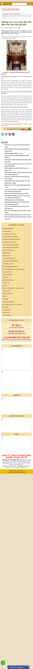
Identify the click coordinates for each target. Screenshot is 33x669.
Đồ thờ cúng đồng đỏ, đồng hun (10, 375)
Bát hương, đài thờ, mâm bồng (10, 370)
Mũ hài (4, 405)
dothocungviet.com (20, 581)
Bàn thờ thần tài (7, 424)
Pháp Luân (5, 408)
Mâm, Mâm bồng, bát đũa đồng (10, 356)
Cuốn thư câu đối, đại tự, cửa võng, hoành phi (13, 378)
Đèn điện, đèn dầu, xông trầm (10, 345)
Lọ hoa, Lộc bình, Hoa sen (9, 351)
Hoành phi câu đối (7, 383)
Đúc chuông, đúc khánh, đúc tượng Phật (12, 413)
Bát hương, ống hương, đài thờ (10, 354)
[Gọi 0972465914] (3, 663)
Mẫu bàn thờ (5, 416)
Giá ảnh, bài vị (6, 400)
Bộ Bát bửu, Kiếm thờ (8, 410)
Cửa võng (5, 386)
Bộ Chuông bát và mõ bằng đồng (14, 309)
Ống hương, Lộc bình (8, 372)
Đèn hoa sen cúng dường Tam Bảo (11, 348)
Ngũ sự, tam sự (7, 364)
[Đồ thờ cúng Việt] (1, 112)
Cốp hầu (5, 394)
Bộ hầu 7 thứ (6, 391)
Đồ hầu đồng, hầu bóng (8, 389)
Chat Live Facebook (16, 667)
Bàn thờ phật (6, 421)
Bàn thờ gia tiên (7, 419)
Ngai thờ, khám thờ (7, 402)
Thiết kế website (13, 580)
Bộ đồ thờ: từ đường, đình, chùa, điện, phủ (12, 397)
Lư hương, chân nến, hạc (9, 343)
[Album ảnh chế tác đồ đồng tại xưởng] (16, 534)
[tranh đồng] (16, 490)
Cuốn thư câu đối (7, 381)
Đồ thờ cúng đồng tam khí (8, 359)
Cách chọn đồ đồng (14, 123)
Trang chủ (5, 123)
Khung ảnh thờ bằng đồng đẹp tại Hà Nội (17, 302)
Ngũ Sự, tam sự (7, 340)
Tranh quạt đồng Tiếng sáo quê (14, 262)
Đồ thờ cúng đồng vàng (8, 337)
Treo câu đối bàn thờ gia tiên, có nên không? (18, 323)
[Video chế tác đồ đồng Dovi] (16, 552)
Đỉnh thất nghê (6, 362)
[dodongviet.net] (16, 468)
